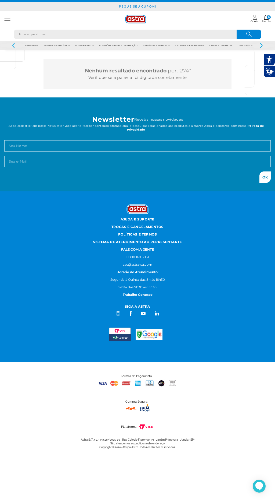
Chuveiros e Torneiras (189, 45)
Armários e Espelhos (156, 45)
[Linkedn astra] (156, 313)
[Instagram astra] (118, 313)
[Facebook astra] (130, 313)
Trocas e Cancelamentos (137, 227)
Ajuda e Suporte (137, 219)
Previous (13, 45)
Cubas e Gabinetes (220, 45)
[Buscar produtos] (249, 34)
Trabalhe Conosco (138, 295)
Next (261, 45)
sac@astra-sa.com (137, 264)
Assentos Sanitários (57, 45)
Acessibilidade (84, 45)
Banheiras (31, 45)
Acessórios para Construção (118, 45)
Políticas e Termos (137, 234)
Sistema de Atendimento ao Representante (137, 242)
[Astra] (136, 19)
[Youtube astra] (143, 313)
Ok (265, 177)
